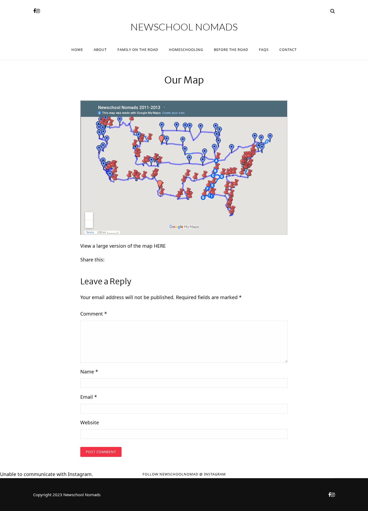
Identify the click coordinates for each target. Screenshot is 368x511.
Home (77, 49)
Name (89, 371)
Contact (288, 49)
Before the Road (231, 49)
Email (88, 397)
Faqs (264, 49)
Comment (93, 313)
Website (89, 422)
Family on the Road (137, 49)
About (100, 49)
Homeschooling (186, 49)
